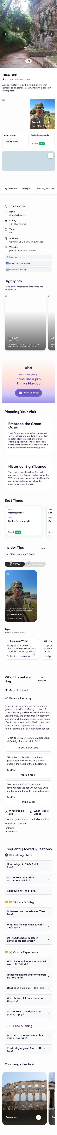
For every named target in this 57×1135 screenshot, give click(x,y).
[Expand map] (50, 155)
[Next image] (52, 34)
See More (11, 770)
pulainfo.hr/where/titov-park (22, 250)
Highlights (27, 188)
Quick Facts (11, 188)
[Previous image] (5, 34)
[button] (14, 114)
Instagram (37, 564)
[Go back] (4, 4)
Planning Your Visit (46, 188)
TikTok (16, 564)
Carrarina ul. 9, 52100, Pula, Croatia (26, 241)
